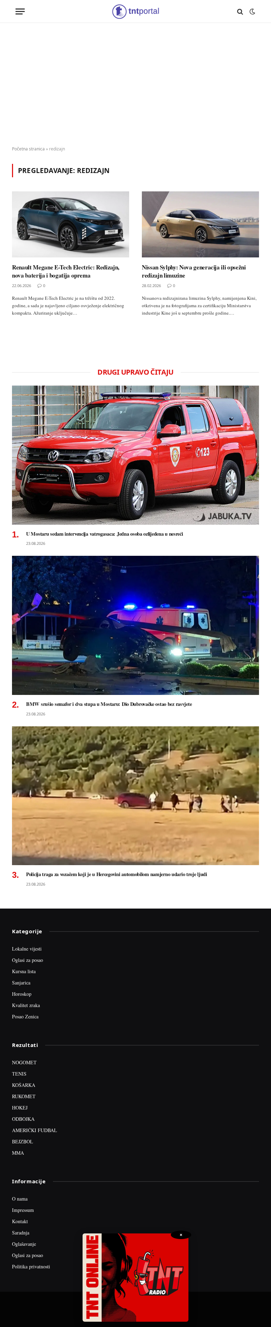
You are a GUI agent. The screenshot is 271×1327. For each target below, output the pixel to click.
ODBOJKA (23, 1118)
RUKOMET (24, 1096)
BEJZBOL (22, 1141)
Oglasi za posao (27, 960)
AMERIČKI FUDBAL (34, 1130)
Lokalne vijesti (27, 948)
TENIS (19, 1073)
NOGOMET (24, 1062)
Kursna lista (24, 971)
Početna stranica (28, 149)
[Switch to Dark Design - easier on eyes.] (251, 11)
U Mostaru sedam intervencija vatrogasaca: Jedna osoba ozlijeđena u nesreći (104, 533)
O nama (20, 1198)
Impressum (23, 1210)
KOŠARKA (23, 1085)
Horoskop (21, 993)
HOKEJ (20, 1107)
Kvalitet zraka (26, 1005)
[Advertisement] (135, 84)
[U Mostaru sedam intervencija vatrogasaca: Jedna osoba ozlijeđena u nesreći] (135, 455)
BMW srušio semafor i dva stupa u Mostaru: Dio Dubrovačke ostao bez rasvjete (109, 704)
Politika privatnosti (31, 1266)
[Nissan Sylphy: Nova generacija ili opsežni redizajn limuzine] (200, 224)
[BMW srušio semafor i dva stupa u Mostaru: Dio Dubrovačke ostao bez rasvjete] (135, 625)
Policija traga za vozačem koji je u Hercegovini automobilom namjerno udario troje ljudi (116, 874)
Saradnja (20, 1232)
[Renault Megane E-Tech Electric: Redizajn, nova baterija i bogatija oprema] (70, 224)
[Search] (240, 11)
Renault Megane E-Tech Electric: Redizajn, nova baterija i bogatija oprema (65, 271)
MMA (18, 1152)
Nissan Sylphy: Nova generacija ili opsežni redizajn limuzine (194, 271)
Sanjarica (21, 982)
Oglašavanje (24, 1243)
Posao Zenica (25, 1016)
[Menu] (20, 11)
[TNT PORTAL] (135, 11)
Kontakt (20, 1221)
